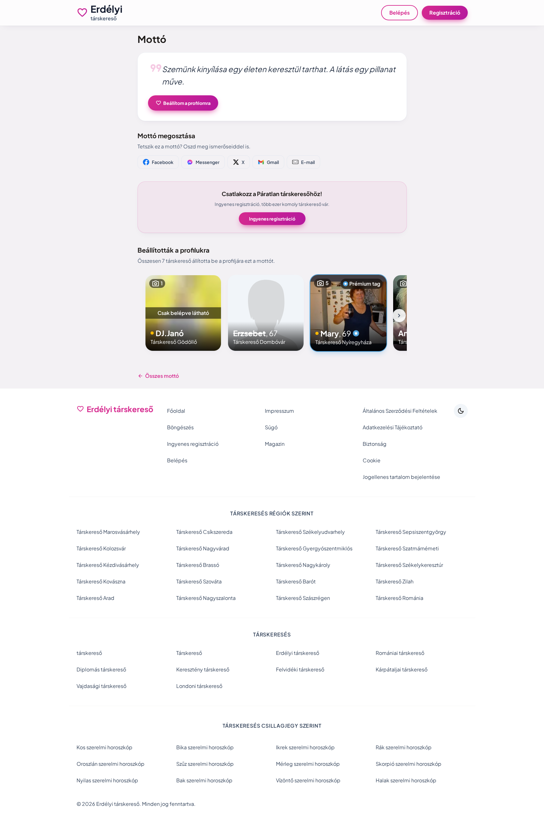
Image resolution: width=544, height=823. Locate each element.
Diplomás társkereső (101, 669)
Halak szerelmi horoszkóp (406, 780)
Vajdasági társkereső (101, 686)
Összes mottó (158, 375)
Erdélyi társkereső (297, 653)
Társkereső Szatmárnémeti (407, 548)
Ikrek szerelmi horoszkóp (305, 747)
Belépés (399, 12)
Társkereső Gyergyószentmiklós (314, 548)
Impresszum (279, 410)
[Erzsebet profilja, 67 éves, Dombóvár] (266, 313)
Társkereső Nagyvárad (202, 548)
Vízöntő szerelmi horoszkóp (308, 780)
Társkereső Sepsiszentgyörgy (411, 531)
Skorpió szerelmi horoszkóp (408, 763)
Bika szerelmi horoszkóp (205, 747)
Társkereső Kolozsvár (101, 548)
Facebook (162, 162)
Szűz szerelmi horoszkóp (205, 763)
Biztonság (374, 443)
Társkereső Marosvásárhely (108, 531)
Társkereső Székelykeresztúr (409, 564)
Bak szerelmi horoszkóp (204, 780)
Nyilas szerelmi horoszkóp (107, 780)
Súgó (271, 427)
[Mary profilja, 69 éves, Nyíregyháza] (348, 313)
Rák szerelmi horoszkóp (404, 747)
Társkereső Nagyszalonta (206, 598)
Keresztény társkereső (202, 669)
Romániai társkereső (400, 653)
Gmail (273, 162)
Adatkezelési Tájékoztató (392, 427)
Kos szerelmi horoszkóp (104, 747)
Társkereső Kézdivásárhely (108, 564)
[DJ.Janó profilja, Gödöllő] (183, 313)
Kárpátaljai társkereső (401, 669)
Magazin (275, 443)
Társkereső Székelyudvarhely (310, 531)
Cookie (371, 460)
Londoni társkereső (199, 686)
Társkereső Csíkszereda (204, 531)
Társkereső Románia (399, 598)
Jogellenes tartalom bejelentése (401, 476)
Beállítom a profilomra (183, 102)
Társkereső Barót (296, 581)
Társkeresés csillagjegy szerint (272, 725)
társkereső (89, 653)
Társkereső (189, 653)
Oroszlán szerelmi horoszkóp (110, 763)
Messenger (207, 162)
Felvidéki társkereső (300, 669)
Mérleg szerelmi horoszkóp (308, 763)
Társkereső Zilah (394, 581)
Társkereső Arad (95, 598)
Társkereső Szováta (199, 581)
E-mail (308, 162)
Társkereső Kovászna (101, 581)
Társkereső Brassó (197, 564)
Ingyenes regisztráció (272, 218)
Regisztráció (444, 12)
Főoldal (176, 410)
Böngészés (180, 427)
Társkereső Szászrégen (303, 598)
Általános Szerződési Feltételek (400, 410)
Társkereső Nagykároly (303, 564)
